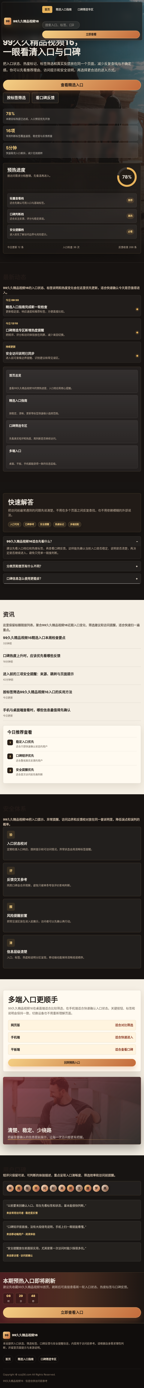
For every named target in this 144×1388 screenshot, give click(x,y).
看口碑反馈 (45, 98)
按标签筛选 (16, 98)
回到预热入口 (72, 1062)
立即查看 (91, 34)
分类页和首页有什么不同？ (25, 566)
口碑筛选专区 (85, 9)
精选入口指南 (64, 9)
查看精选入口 (72, 85)
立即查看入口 (72, 1312)
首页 (47, 9)
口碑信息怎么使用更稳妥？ (25, 578)
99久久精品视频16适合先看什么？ (30, 541)
